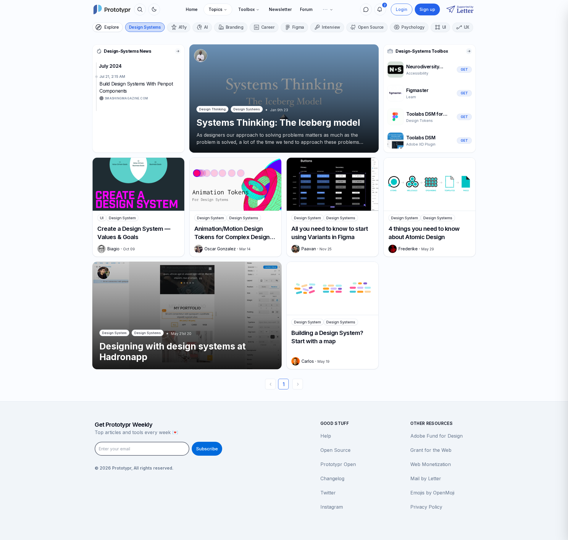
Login (401, 9)
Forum (306, 9)
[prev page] (270, 384)
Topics (215, 9)
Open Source (335, 450)
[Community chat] (366, 9)
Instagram (331, 507)
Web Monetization (430, 464)
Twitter (328, 493)
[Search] (140, 9)
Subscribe (207, 449)
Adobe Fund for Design (436, 436)
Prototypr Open (338, 464)
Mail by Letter (425, 478)
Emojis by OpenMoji (432, 493)
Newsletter (280, 9)
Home (192, 9)
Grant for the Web (430, 450)
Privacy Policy (426, 507)
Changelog (332, 478)
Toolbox (246, 9)
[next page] (297, 384)
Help (325, 436)
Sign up (427, 9)
